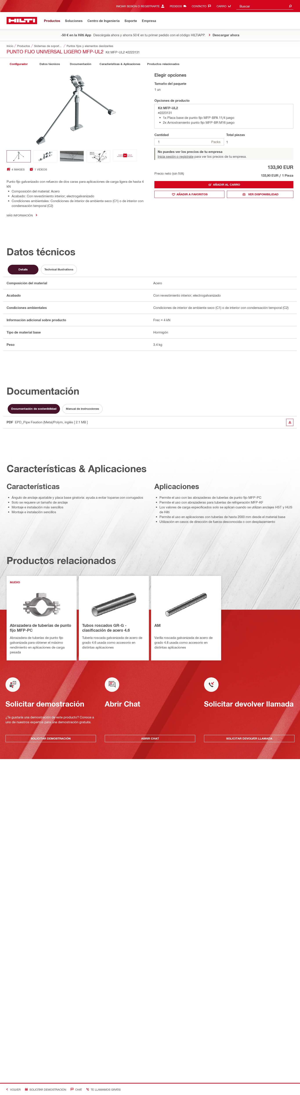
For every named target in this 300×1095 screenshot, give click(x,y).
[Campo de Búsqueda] (290, 6)
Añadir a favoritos (192, 194)
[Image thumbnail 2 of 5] (45, 156)
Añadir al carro (226, 184)
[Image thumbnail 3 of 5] (72, 156)
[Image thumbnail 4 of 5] (98, 156)
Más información (20, 215)
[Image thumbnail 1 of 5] (19, 156)
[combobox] (264, 6)
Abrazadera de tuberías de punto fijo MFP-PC (40, 628)
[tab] (18, 64)
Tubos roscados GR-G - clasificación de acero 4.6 (106, 628)
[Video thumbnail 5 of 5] (125, 156)
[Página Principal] (22, 20)
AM (157, 625)
